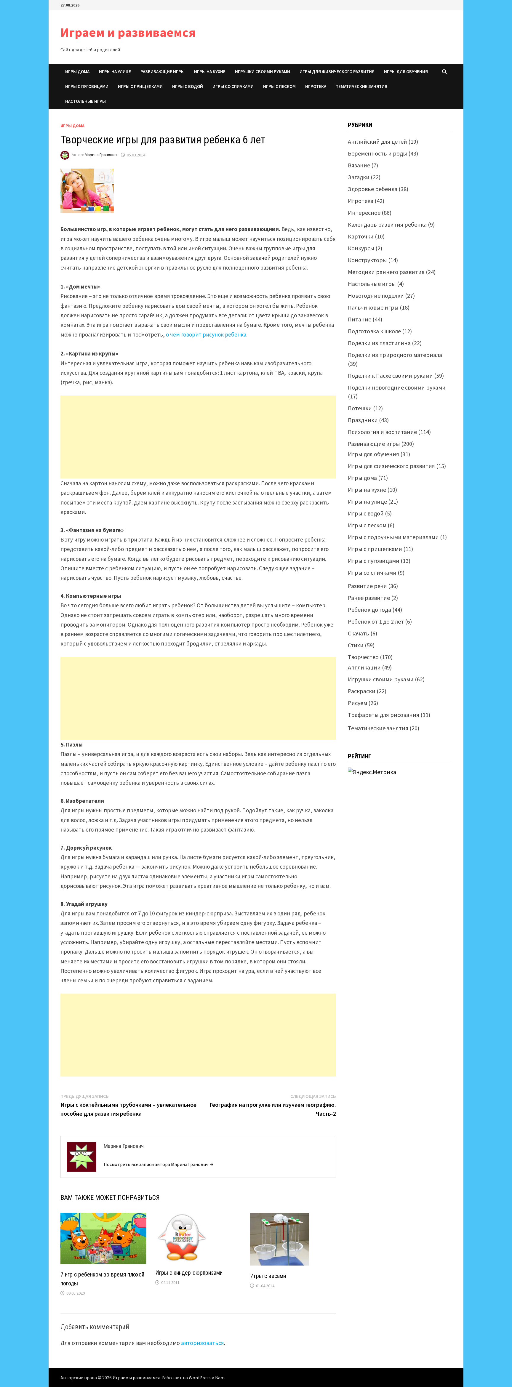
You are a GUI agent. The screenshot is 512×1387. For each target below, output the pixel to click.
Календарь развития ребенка (387, 224)
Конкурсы (361, 248)
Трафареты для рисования (383, 714)
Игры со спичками (233, 86)
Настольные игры (85, 101)
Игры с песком (279, 86)
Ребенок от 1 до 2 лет (376, 621)
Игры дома (77, 71)
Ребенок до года (369, 609)
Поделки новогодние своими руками (397, 387)
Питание (359, 319)
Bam (220, 1377)
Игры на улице (115, 71)
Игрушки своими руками (262, 71)
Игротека (315, 86)
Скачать (358, 633)
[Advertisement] (198, 436)
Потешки (360, 408)
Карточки (361, 236)
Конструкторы (367, 260)
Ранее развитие (369, 597)
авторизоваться (202, 1342)
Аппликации (364, 667)
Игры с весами (268, 1275)
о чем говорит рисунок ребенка (206, 334)
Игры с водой (187, 86)
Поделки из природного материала (395, 354)
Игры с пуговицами (86, 86)
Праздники (363, 420)
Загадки (358, 177)
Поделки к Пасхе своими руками (390, 375)
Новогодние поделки (376, 295)
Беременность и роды (377, 153)
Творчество (363, 657)
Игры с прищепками (140, 86)
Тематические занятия (361, 86)
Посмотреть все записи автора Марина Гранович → (159, 1164)
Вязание (359, 165)
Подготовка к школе (374, 331)
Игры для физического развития (337, 71)
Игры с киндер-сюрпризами (189, 1272)
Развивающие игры (162, 71)
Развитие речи (367, 586)
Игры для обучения (406, 71)
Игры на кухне (209, 71)
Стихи (356, 645)
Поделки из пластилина (379, 343)
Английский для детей (377, 141)
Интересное (364, 212)
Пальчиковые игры (373, 307)
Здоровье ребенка (372, 189)
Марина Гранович (101, 155)
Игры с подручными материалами (393, 537)
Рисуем (357, 703)
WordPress (200, 1377)
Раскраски (361, 691)
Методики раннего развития (386, 272)
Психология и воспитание (382, 431)
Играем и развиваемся (128, 32)
